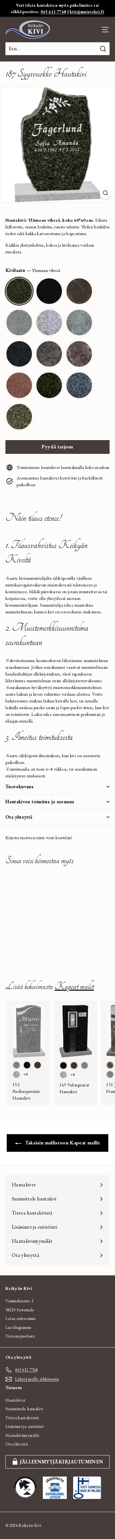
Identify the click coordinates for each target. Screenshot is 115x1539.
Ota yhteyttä (19, 817)
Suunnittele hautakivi (24, 1409)
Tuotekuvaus (19, 786)
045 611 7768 (53, 11)
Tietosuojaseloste (20, 1336)
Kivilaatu (32, 270)
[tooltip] (19, 291)
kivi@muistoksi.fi (87, 11)
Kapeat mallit (74, 986)
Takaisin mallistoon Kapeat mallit (62, 1142)
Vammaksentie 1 (19, 1301)
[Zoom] (105, 193)
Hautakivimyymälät (22, 1435)
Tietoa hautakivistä (22, 1417)
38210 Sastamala (19, 1310)
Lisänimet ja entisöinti (24, 1426)
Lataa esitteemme (20, 1318)
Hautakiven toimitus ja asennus (39, 801)
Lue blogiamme (18, 1327)
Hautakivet (15, 1400)
